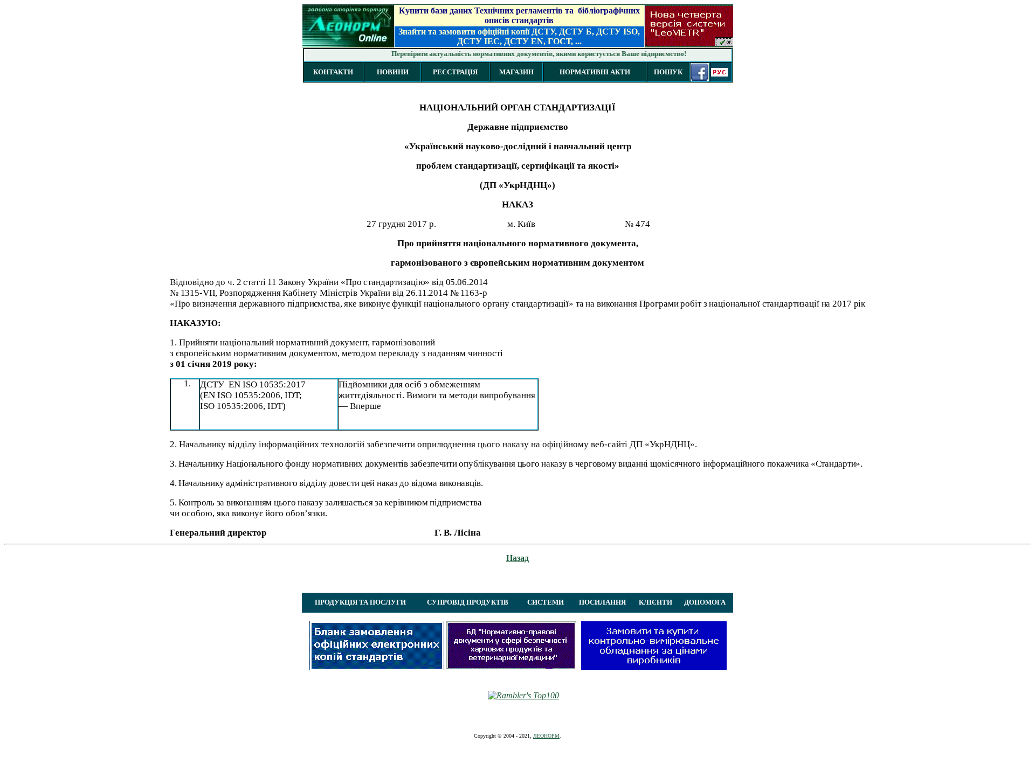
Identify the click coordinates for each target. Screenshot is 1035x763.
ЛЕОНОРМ (546, 736)
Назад (517, 558)
